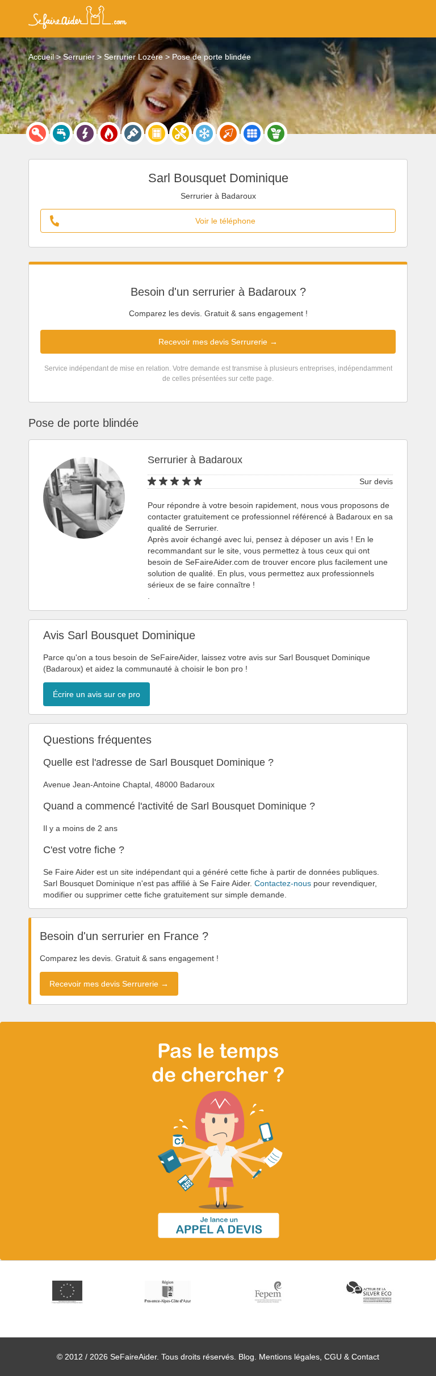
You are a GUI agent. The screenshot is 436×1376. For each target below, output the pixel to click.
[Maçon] (228, 133)
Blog (246, 1356)
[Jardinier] (276, 133)
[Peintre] (133, 133)
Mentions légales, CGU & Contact (319, 1356)
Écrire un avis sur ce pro (96, 694)
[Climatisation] (204, 133)
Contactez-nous (282, 883)
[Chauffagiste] (109, 133)
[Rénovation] (180, 133)
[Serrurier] (37, 133)
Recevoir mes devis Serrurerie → (218, 341)
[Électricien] (85, 133)
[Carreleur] (252, 133)
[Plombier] (61, 133)
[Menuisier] (157, 133)
